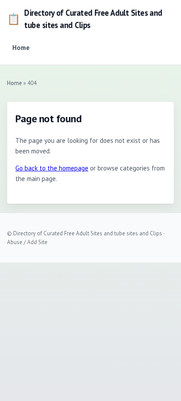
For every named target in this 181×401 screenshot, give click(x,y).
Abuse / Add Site (27, 242)
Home (20, 47)
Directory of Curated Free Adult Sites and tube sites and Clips (85, 18)
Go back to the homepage (51, 168)
